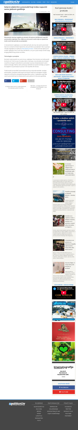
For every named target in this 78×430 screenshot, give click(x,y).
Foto (39, 420)
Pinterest (68, 416)
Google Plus (68, 411)
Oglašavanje (53, 409)
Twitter (68, 409)
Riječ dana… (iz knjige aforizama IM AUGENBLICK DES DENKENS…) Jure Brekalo (38, 87)
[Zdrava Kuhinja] (63, 351)
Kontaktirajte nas (53, 411)
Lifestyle (39, 416)
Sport (39, 413)
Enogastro (39, 418)
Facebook (64, 387)
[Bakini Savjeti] (63, 331)
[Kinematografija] (63, 371)
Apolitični (11, 2)
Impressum (53, 406)
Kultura (39, 409)
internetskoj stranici (27, 48)
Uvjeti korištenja (54, 413)
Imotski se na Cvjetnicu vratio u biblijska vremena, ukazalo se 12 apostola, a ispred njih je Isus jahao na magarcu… (70, 221)
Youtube (64, 392)
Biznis (39, 411)
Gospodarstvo (39, 406)
